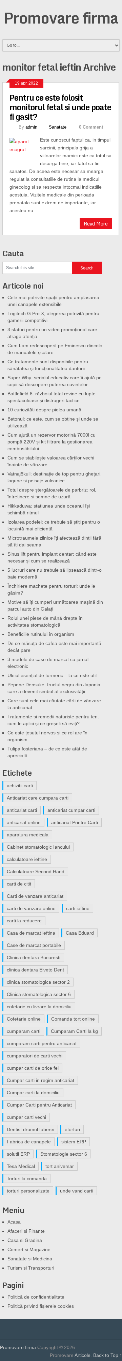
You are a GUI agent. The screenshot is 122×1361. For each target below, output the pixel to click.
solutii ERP (18, 1154)
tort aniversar (59, 1166)
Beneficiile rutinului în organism (40, 634)
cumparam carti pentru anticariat (42, 1043)
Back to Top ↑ (107, 1355)
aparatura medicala (27, 834)
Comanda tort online (73, 1019)
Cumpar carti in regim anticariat (40, 1080)
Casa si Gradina (24, 1240)
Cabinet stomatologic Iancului (38, 847)
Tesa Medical (21, 1166)
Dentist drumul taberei (30, 1129)
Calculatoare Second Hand (35, 871)
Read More (96, 224)
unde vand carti (76, 1191)
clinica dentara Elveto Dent (35, 969)
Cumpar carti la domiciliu (33, 1092)
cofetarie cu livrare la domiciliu (39, 1006)
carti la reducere (24, 920)
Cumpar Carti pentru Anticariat (39, 1105)
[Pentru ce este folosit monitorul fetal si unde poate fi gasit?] (24, 148)
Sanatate (57, 127)
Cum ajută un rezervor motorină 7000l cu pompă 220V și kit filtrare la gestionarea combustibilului (51, 441)
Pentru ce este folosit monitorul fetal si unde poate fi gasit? (60, 107)
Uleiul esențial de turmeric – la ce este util (52, 675)
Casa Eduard (80, 933)
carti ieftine (77, 908)
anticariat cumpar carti (71, 810)
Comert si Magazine (28, 1249)
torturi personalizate (28, 1191)
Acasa (14, 1222)
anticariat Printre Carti (74, 822)
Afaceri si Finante (26, 1231)
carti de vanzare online (31, 908)
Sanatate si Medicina (29, 1258)
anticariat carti (22, 810)
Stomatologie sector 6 (63, 1154)
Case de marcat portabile (34, 945)
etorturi (72, 1129)
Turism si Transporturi (30, 1268)
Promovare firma (61, 17)
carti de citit (19, 884)
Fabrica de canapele (29, 1141)
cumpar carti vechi (26, 1117)
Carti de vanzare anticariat (35, 896)
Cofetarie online (24, 1019)
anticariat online (24, 822)
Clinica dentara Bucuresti (33, 957)
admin (31, 127)
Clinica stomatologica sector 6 (39, 994)
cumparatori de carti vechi (34, 1055)
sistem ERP (73, 1141)
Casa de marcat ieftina (31, 933)
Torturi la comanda (27, 1178)
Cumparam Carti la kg (74, 1031)
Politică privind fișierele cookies (40, 1306)
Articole (82, 1355)
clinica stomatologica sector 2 (38, 982)
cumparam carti (23, 1031)
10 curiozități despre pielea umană (44, 409)
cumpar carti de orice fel (33, 1068)
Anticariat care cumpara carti (37, 798)
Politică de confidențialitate (35, 1297)
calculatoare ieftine (27, 859)
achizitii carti (20, 785)
